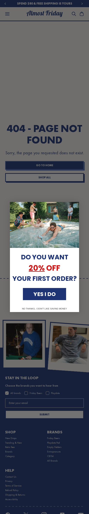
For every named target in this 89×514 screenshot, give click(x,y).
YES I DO (44, 294)
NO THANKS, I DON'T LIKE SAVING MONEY (44, 309)
